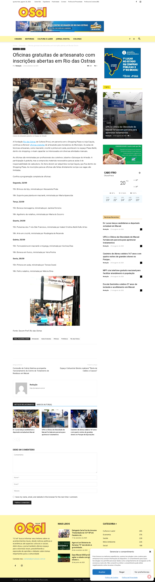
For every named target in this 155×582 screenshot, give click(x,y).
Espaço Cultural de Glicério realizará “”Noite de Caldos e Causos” (78, 369)
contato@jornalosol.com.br (34, 559)
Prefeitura (64, 339)
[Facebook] (136, 1)
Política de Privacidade (130, 577)
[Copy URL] (32, 71)
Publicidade (55, 2)
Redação (18, 66)
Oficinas (56, 339)
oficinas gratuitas (37, 145)
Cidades (18, 39)
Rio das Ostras (29, 142)
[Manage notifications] (149, 577)
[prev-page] (14, 439)
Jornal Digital (63, 39)
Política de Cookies (111, 577)
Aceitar (102, 572)
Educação (22, 45)
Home (15, 45)
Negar (122, 572)
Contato (63, 2)
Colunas (77, 39)
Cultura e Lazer (45, 39)
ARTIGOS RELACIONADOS (24, 405)
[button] (150, 551)
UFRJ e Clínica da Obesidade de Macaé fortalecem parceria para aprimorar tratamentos (53, 432)
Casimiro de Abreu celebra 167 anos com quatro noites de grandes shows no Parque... (122, 256)
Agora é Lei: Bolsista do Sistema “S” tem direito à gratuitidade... (82, 545)
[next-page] (18, 439)
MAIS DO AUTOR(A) (44, 405)
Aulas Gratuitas (46, 339)
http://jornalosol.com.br (37, 388)
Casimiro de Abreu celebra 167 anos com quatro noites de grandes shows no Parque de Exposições (84, 432)
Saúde (108, 123)
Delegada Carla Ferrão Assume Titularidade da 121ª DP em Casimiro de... (84, 532)
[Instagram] (140, 1)
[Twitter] (20, 71)
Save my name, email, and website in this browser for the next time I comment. (46, 497)
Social (23, 49)
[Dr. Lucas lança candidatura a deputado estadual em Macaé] (26, 419)
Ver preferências (142, 572)
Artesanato (35, 339)
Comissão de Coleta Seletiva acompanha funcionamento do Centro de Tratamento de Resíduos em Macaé (31, 370)
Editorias (29, 39)
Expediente (46, 2)
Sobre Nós (38, 2)
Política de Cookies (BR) (91, 2)
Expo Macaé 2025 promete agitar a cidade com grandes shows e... (83, 557)
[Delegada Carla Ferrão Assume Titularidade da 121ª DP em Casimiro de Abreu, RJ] (64, 533)
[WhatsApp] (26, 71)
